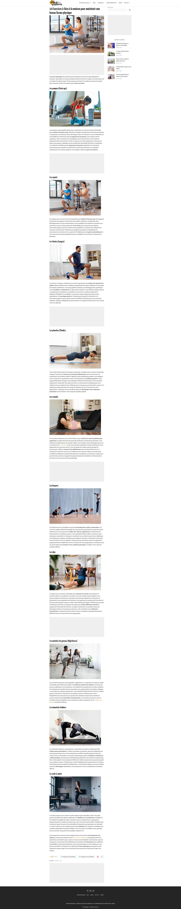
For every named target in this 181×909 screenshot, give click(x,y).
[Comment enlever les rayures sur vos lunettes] (111, 69)
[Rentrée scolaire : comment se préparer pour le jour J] (111, 61)
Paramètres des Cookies (109, 903)
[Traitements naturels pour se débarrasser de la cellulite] (111, 45)
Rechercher (110, 7)
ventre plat (63, 445)
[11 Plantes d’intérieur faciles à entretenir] (111, 53)
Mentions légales (70, 903)
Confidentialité (98, 903)
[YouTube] (93, 891)
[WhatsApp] (102, 856)
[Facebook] (87, 891)
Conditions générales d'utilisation (84, 903)
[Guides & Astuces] (55, 3)
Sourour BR (51, 860)
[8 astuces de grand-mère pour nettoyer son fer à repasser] (111, 76)
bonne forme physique (80, 837)
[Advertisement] (76, 65)
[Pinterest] (98, 856)
